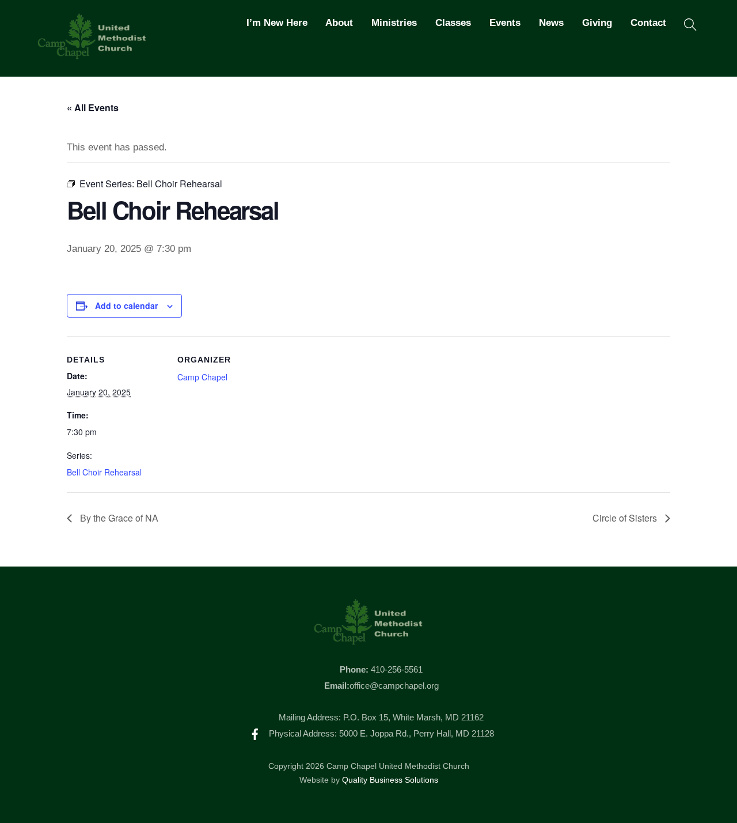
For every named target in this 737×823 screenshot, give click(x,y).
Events (505, 22)
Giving (597, 22)
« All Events (93, 107)
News (551, 22)
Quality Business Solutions (390, 780)
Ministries (394, 22)
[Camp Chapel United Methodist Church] (92, 54)
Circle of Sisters (625, 517)
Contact (648, 22)
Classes (453, 22)
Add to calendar (126, 305)
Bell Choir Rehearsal (104, 472)
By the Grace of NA (118, 517)
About (339, 22)
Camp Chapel (202, 377)
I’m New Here (276, 22)
